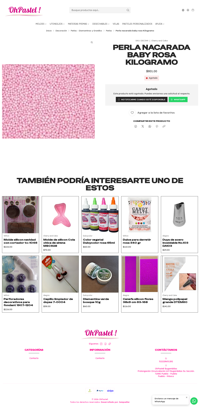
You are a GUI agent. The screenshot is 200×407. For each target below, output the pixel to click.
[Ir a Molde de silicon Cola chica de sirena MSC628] (60, 214)
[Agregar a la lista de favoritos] (34, 211)
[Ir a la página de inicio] (24, 10)
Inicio (49, 31)
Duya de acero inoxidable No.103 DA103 (175, 242)
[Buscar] (127, 10)
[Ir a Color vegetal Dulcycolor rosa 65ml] (100, 214)
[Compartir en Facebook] (135, 126)
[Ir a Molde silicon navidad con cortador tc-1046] (20, 214)
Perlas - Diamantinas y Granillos (86, 31)
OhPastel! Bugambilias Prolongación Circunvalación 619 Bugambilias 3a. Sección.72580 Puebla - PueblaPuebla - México (166, 372)
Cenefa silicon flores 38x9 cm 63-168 (138, 300)
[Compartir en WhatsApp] (149, 126)
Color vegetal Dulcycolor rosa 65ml (99, 241)
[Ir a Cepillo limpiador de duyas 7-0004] (60, 274)
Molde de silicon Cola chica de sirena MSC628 (59, 242)
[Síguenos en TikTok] (109, 343)
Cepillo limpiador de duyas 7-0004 (58, 300)
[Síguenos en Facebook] (105, 343)
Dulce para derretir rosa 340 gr (137, 241)
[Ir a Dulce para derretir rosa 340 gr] (139, 214)
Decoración (61, 31)
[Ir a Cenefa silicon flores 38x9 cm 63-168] (139, 274)
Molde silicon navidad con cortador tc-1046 (20, 241)
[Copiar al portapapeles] (163, 126)
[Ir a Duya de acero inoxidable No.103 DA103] (179, 214)
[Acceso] (188, 10)
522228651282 (166, 361)
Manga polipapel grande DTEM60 (175, 300)
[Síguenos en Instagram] (101, 343)
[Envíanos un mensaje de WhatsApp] (194, 401)
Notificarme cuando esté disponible (143, 99)
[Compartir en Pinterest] (156, 126)
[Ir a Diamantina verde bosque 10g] (100, 274)
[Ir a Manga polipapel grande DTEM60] (179, 274)
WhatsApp (179, 99)
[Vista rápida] (34, 218)
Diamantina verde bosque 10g (96, 300)
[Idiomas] (183, 10)
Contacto (34, 358)
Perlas (109, 31)
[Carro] (193, 10)
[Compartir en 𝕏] (142, 126)
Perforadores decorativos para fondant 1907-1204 (18, 302)
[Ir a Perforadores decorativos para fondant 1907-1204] (20, 274)
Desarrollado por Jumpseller (115, 402)
